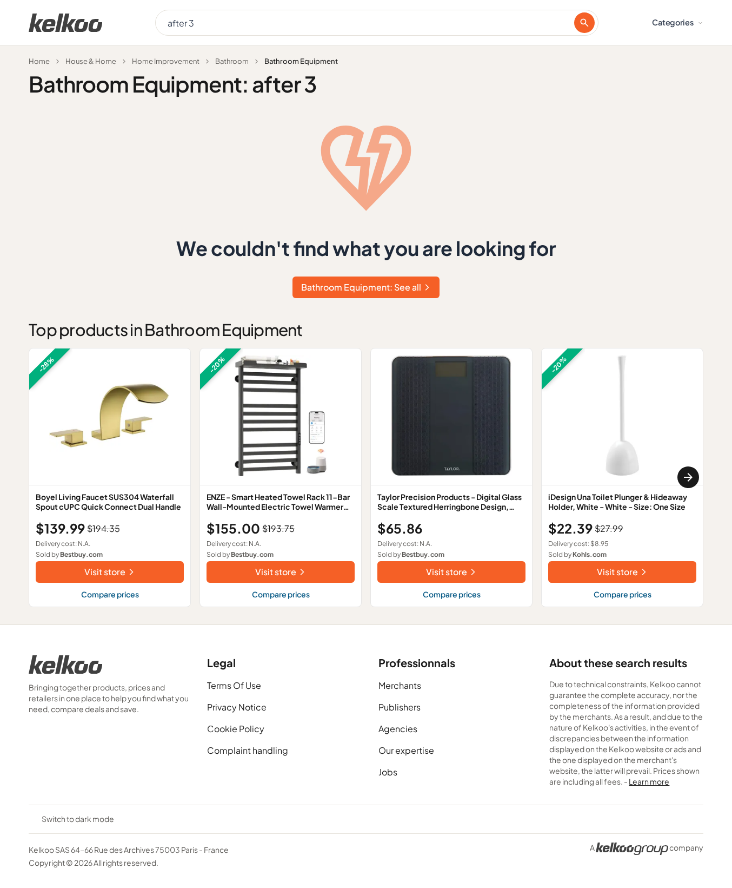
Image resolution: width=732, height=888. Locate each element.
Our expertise (406, 750)
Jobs (387, 772)
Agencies (397, 728)
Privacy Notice (237, 707)
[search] (584, 22)
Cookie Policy (235, 728)
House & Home (90, 61)
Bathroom (232, 61)
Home (39, 61)
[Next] (688, 477)
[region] (366, 477)
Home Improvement (165, 61)
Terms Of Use (234, 685)
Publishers (399, 707)
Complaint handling (247, 750)
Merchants (399, 685)
